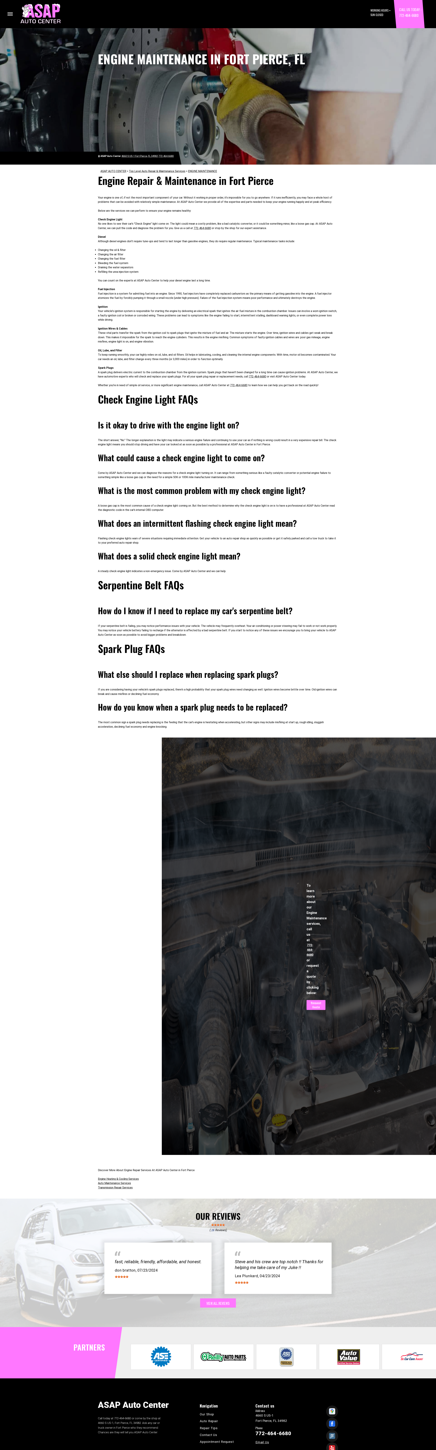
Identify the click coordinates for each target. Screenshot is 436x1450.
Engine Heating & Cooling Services (118, 1179)
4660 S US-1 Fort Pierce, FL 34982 (139, 156)
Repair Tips (208, 1428)
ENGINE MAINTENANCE (202, 171)
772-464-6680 (408, 15)
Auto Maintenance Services (114, 1183)
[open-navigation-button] (10, 14)
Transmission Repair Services (115, 1187)
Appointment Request (217, 1442)
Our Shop (207, 1414)
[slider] (218, 1224)
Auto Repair (209, 1421)
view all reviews (218, 1303)
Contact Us (208, 1435)
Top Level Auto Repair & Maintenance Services (157, 171)
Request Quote (316, 1005)
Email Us (262, 1442)
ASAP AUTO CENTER (113, 171)
